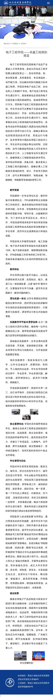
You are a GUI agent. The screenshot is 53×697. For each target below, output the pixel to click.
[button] (50, 8)
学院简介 (24, 43)
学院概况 (15, 43)
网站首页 (7, 43)
